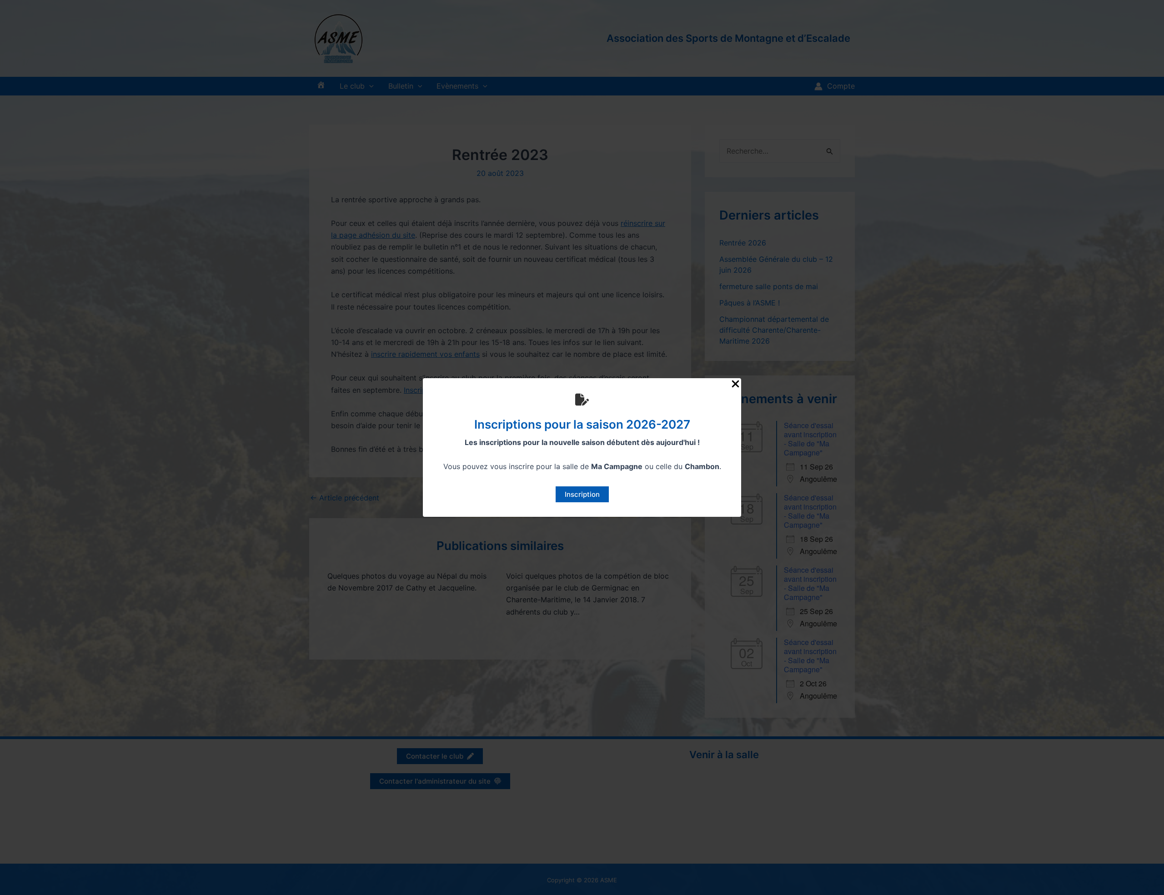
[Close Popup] (735, 384)
